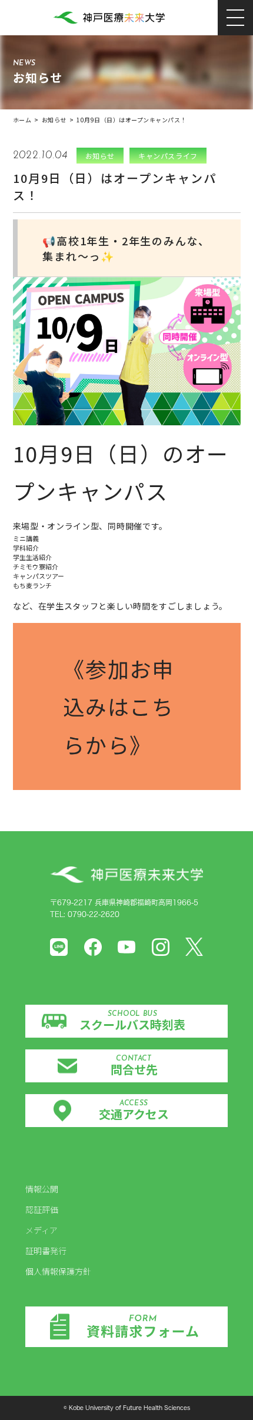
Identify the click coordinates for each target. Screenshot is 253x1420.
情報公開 (41, 1189)
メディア (41, 1230)
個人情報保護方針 (58, 1271)
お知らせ (54, 119)
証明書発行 (45, 1250)
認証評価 (41, 1209)
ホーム (22, 119)
